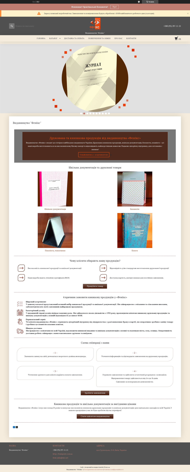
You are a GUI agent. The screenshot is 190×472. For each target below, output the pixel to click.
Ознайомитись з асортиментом (94, 154)
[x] (17, 427)
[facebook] (14, 427)
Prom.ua (107, 467)
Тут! (114, 6)
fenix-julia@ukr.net (60, 458)
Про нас (118, 38)
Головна (41, 38)
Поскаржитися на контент (93, 469)
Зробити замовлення (95, 392)
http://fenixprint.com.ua (62, 454)
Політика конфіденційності (113, 469)
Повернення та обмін (99, 38)
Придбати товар (95, 286)
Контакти (131, 38)
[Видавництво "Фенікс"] (95, 24)
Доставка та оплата (74, 38)
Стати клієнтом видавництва (95, 416)
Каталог (53, 38)
